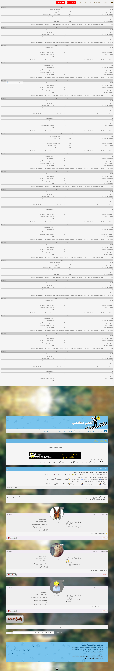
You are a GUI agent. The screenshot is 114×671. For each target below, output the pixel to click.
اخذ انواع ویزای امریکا (100, 483)
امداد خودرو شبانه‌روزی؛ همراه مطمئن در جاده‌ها (92, 474)
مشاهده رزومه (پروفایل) (40, 527)
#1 (7, 514)
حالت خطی (9, 497)
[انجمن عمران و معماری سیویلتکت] (90, 428)
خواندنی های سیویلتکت (34, 646)
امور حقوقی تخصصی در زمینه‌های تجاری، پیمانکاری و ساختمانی (88, 478)
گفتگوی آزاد (66, 475)
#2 (7, 551)
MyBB (93, 656)
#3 (7, 588)
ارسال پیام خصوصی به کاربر (73, 522)
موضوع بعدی (53, 627)
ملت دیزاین (87, 658)
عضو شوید (60, 3)
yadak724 (96, 475)
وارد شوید (70, 3)
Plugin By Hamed (11, 487)
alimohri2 (96, 480)
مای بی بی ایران (77, 656)
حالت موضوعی (17, 497)
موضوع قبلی (61, 627)
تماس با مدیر (28, 650)
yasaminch (96, 485)
